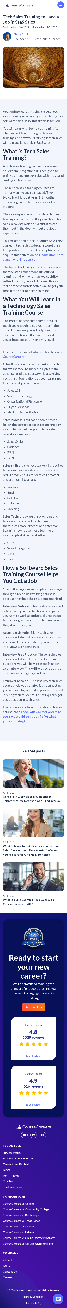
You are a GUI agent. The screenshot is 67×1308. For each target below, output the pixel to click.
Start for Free (33, 1007)
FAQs (6, 1265)
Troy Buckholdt (25, 34)
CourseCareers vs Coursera (19, 1226)
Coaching (8, 1181)
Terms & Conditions (33, 1296)
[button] (60, 4)
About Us (9, 1260)
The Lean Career (13, 1187)
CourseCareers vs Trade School (22, 1220)
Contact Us (10, 1271)
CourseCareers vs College (18, 1203)
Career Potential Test (16, 1164)
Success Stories (12, 1152)
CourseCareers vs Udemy (18, 1232)
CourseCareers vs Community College (26, 1209)
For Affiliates (11, 1175)
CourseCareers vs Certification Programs (28, 1243)
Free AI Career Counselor (18, 1158)
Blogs (6, 1169)
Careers (8, 1277)
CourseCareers (13, 356)
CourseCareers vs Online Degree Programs (29, 1237)
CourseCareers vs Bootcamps (21, 1215)
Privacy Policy (33, 1303)
